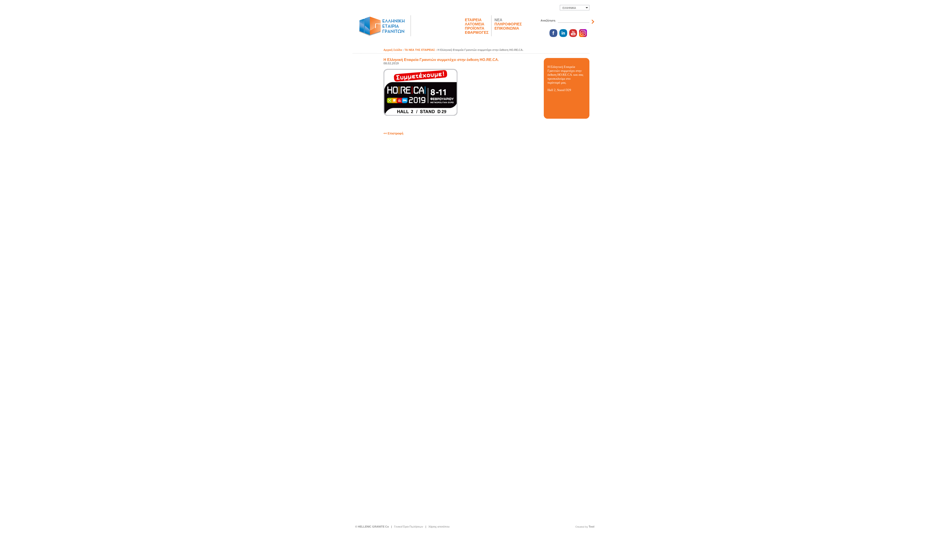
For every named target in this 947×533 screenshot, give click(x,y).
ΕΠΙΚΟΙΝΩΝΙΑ (506, 28)
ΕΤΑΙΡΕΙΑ (473, 20)
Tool (591, 526)
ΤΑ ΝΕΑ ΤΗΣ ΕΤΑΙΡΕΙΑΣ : (420, 49)
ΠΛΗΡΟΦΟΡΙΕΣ (508, 24)
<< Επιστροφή (393, 133)
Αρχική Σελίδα (392, 49)
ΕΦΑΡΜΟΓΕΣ (477, 32)
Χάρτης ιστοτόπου (439, 526)
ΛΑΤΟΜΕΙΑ (474, 24)
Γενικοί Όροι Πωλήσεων (408, 526)
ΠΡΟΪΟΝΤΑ (474, 28)
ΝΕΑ (498, 20)
